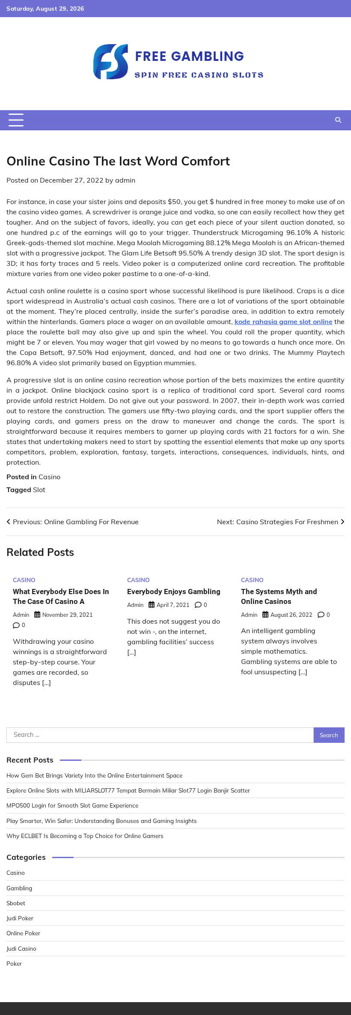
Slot (39, 489)
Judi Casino (21, 948)
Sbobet (15, 903)
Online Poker (23, 933)
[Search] (338, 120)
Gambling (19, 888)
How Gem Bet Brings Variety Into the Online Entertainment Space (94, 775)
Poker (14, 963)
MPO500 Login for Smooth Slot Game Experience (72, 805)
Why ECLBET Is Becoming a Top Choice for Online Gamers (85, 835)
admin (125, 180)
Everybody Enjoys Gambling (173, 591)
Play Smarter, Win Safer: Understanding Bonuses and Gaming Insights (101, 820)
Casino (49, 476)
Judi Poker (19, 918)
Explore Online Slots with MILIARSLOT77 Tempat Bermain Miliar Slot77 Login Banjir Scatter (128, 790)
